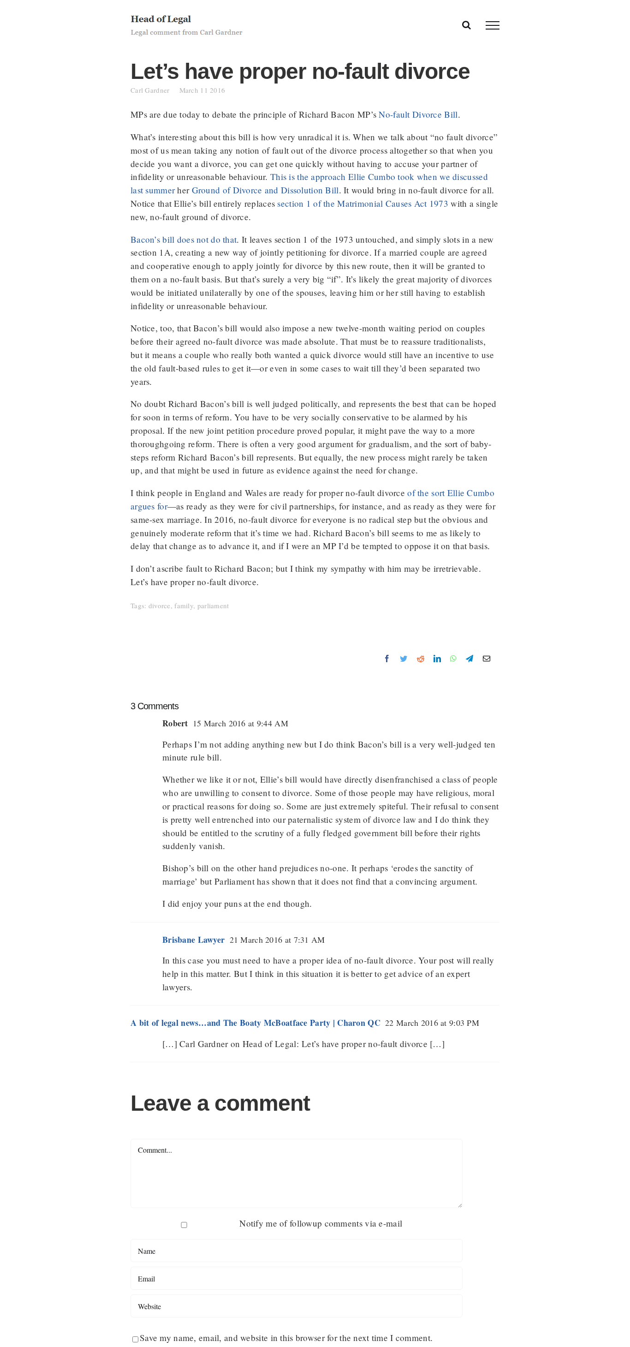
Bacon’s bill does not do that (184, 239)
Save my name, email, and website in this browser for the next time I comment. (286, 1337)
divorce (160, 605)
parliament (213, 605)
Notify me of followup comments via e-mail (320, 1223)
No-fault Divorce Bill (418, 114)
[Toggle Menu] (492, 25)
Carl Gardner (155, 90)
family (183, 605)
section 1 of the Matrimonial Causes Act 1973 (362, 203)
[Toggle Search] (466, 25)
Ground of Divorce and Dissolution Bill (265, 190)
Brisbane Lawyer (193, 940)
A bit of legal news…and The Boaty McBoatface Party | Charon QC (255, 1023)
